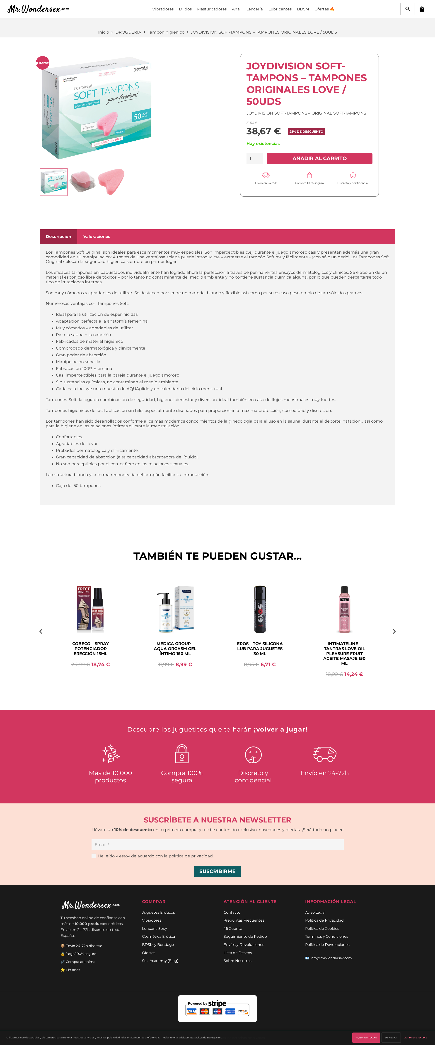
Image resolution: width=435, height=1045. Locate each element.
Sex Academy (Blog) (160, 960)
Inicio (103, 32)
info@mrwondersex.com (331, 958)
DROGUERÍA (128, 32)
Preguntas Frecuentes (244, 920)
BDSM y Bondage (158, 944)
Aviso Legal (315, 912)
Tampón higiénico (166, 32)
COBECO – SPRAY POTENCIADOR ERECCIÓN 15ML (90, 648)
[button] (408, 9)
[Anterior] (41, 631)
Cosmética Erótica (158, 936)
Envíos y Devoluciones (244, 944)
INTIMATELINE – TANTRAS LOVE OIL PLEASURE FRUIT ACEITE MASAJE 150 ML (344, 653)
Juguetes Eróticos (158, 912)
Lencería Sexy (154, 928)
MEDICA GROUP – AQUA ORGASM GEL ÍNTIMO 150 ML (175, 648)
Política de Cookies (322, 928)
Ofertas (148, 952)
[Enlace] (41, 9)
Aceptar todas (366, 1037)
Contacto (232, 912)
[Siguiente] (394, 631)
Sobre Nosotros (237, 960)
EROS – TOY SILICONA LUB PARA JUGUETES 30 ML (260, 648)
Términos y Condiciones (326, 936)
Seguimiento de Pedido (245, 936)
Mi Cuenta (233, 928)
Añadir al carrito (319, 158)
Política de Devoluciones (327, 944)
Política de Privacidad (324, 920)
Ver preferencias (415, 1037)
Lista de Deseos (238, 952)
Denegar (391, 1037)
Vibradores (151, 920)
